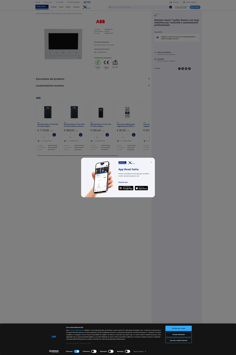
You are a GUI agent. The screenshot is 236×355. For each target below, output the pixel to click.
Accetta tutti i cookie (178, 328)
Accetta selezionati (178, 334)
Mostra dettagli (138, 351)
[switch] (94, 351)
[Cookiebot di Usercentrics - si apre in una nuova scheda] (54, 351)
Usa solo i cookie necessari (178, 340)
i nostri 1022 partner (77, 330)
